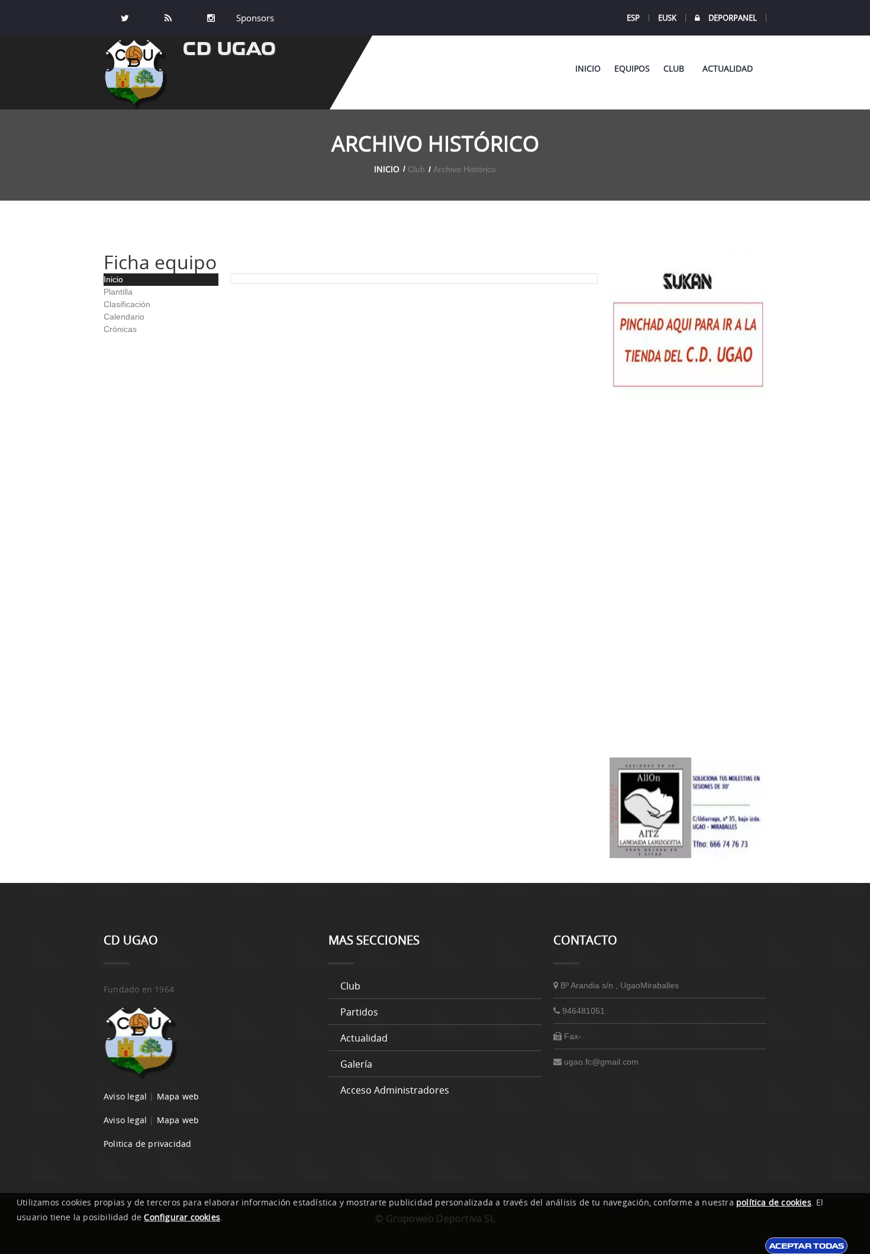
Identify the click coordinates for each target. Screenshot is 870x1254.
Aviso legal (125, 1096)
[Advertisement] (688, 578)
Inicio (588, 68)
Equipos (632, 68)
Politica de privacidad (147, 1143)
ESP (633, 17)
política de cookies (773, 1202)
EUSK (667, 17)
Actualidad (728, 68)
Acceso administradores (394, 1090)
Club (676, 68)
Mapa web (178, 1096)
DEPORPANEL (732, 18)
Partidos (359, 1011)
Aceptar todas (806, 1245)
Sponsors (254, 18)
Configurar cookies (182, 1217)
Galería (356, 1064)
